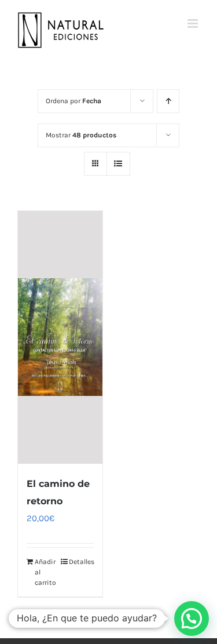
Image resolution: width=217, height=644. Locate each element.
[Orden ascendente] (168, 101)
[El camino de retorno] (60, 337)
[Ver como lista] (118, 163)
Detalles (81, 562)
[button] (191, 618)
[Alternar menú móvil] (193, 23)
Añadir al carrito (45, 572)
